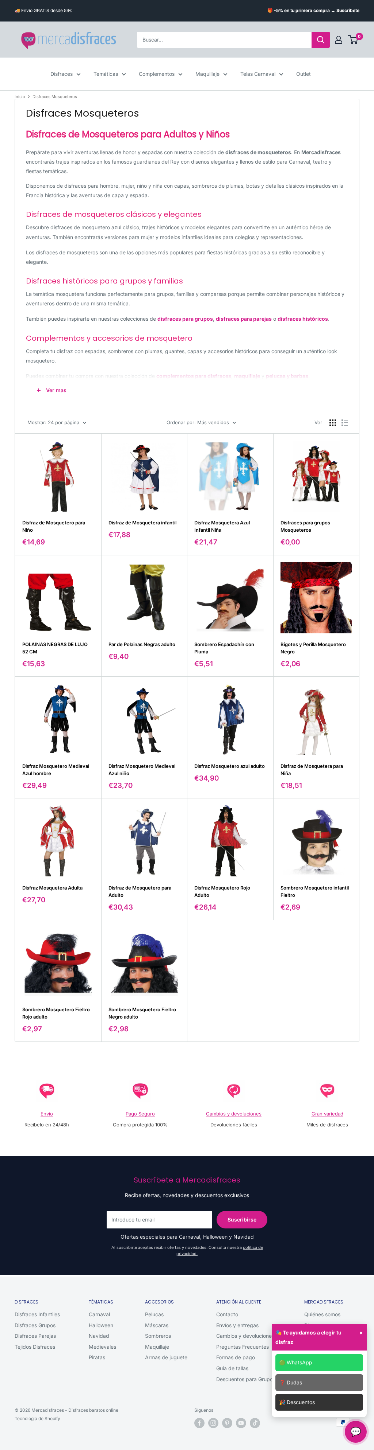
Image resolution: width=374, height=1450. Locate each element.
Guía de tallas (232, 1368)
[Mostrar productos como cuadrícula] (332, 422)
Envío (47, 1114)
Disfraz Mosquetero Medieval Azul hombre (55, 769)
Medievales (102, 1347)
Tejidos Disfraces (35, 1347)
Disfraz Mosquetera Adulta (52, 888)
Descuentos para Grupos (245, 1379)
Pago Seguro (140, 1114)
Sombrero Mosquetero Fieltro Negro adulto (142, 1013)
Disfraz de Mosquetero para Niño (53, 526)
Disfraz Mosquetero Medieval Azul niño (141, 769)
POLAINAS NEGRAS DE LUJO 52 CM (55, 647)
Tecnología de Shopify (37, 1418)
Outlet (303, 74)
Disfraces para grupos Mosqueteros (305, 526)
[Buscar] (321, 40)
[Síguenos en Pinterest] (227, 1423)
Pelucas (154, 1314)
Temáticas (106, 74)
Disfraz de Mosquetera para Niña (311, 769)
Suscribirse (242, 1219)
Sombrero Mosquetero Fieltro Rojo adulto (56, 1013)
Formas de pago (235, 1357)
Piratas (97, 1357)
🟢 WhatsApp (295, 1362)
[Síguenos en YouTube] (241, 1423)
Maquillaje (207, 74)
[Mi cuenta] (338, 40)
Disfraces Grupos (35, 1325)
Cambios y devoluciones (234, 1114)
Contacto (227, 1314)
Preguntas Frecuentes (242, 1347)
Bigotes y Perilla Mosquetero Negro (313, 647)
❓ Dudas (290, 1382)
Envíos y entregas (237, 1325)
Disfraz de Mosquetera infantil (142, 522)
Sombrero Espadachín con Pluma (224, 647)
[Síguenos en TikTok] (255, 1423)
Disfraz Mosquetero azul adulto (229, 766)
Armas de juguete (166, 1357)
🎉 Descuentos (297, 1402)
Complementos (157, 74)
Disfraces (61, 74)
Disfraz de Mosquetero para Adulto (139, 891)
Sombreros (158, 1336)
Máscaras (156, 1325)
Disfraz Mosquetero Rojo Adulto (222, 891)
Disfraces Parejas (35, 1336)
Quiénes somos (322, 1314)
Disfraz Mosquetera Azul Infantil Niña (222, 526)
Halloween (101, 1325)
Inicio (20, 96)
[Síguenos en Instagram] (213, 1423)
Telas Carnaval (257, 74)
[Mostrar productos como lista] (344, 422)
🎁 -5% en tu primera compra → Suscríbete (313, 10)
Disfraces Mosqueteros (55, 96)
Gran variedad (327, 1114)
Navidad (99, 1336)
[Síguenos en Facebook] (199, 1423)
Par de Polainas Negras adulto (141, 644)
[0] (353, 39)
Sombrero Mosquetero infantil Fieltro (314, 891)
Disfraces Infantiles (37, 1314)
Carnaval (99, 1314)
